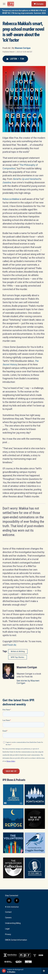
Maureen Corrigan (22, 48)
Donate (39, 4)
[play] (4, 970)
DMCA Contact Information (16, 940)
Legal (7, 929)
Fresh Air (11, 644)
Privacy (8, 934)
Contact (8, 912)
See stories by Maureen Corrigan (28, 681)
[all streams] (44, 971)
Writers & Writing (18, 651)
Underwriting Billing (13, 923)
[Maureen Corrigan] (8, 671)
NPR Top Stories (17, 657)
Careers (8, 918)
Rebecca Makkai (11, 199)
